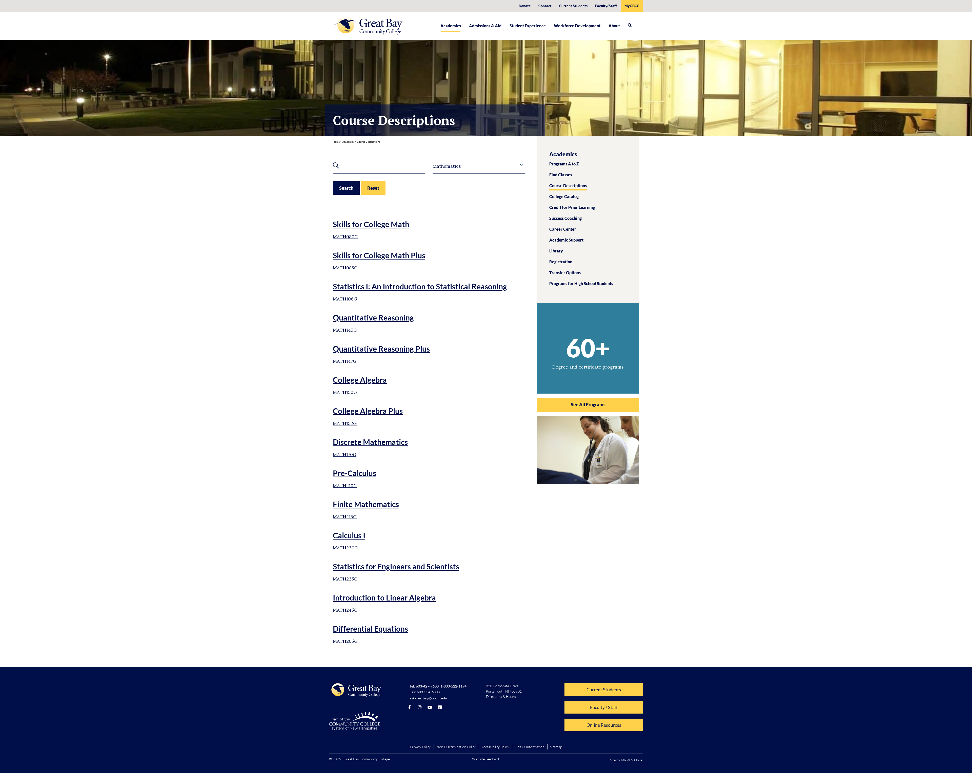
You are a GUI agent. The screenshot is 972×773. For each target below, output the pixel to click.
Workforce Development (577, 25)
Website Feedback (486, 759)
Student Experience (528, 25)
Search (346, 188)
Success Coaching (565, 218)
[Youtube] (430, 707)
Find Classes (560, 174)
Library (556, 250)
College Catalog (564, 196)
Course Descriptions (568, 185)
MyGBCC (631, 6)
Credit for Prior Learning (572, 207)
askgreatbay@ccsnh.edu (428, 698)
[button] (630, 25)
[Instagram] (420, 707)
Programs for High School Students (581, 283)
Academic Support (566, 240)
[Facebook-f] (410, 707)
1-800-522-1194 (453, 686)
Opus (638, 760)
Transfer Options (565, 272)
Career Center (562, 229)
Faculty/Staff (606, 6)
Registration (560, 261)
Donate (525, 6)
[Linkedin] (440, 707)
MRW (625, 760)
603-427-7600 (427, 686)
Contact (545, 6)
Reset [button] (373, 188)
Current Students (573, 6)
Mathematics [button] (447, 166)
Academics (450, 25)
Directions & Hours (501, 696)
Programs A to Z (564, 163)
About (614, 25)
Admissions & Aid (485, 25)
